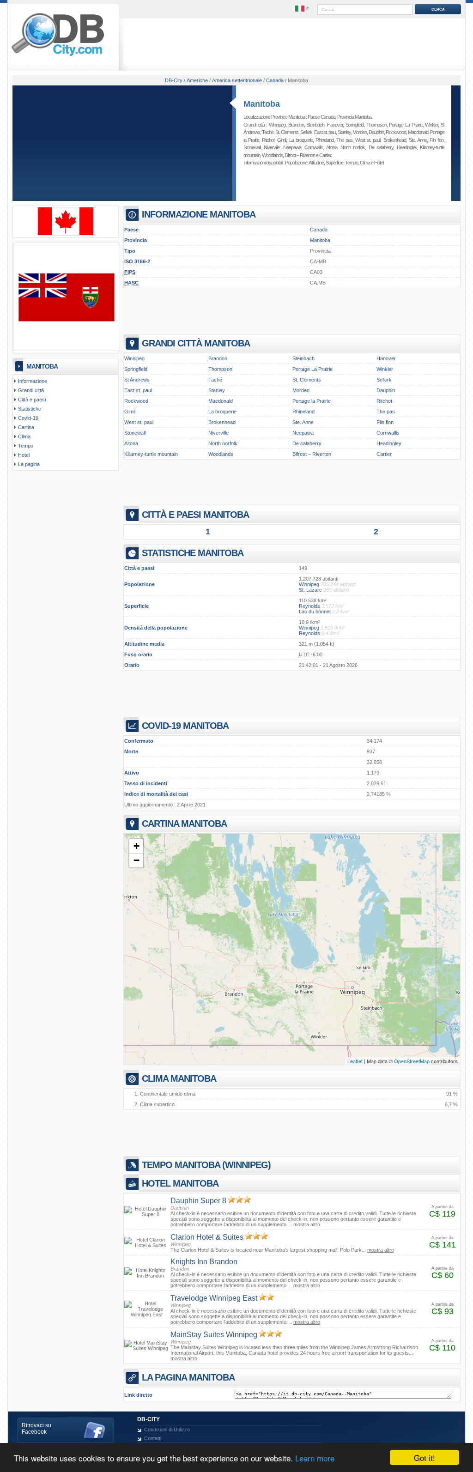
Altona (331, 147)
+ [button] (136, 846)
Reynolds (309, 606)
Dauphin (376, 132)
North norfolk (352, 147)
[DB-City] (58, 56)
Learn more (314, 1458)
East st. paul (325, 132)
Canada (318, 229)
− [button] (136, 860)
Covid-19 (28, 418)
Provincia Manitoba (354, 117)
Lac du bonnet (315, 611)
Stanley (344, 132)
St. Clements (286, 132)
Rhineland (324, 140)
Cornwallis (313, 147)
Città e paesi (32, 399)
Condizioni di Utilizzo (167, 1429)
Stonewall (252, 147)
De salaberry (381, 147)
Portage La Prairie (405, 124)
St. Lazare (310, 590)
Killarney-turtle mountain (151, 454)
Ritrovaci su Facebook (36, 1428)
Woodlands (272, 155)
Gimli (281, 140)
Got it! (424, 1457)
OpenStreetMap (412, 1061)
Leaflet (355, 1061)
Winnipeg (277, 124)
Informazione (32, 381)
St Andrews (137, 379)
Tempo (351, 162)
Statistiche (29, 409)
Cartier (325, 155)
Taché (267, 132)
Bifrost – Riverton (300, 155)
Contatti (152, 1438)
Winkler (431, 124)
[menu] (302, 9)
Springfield (355, 124)
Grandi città (31, 390)
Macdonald (418, 132)
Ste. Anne (418, 140)
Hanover (335, 124)
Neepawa (292, 147)
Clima (365, 162)
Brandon (296, 124)
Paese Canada (321, 117)
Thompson (376, 124)
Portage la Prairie (311, 401)
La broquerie (301, 140)
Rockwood (396, 132)
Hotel (378, 162)
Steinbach (315, 124)
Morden (359, 132)
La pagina (29, 464)
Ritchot (268, 140)
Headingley (407, 147)
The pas (344, 140)
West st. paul (367, 140)
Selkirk (306, 132)
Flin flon (436, 140)
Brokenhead (394, 140)
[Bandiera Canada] (65, 233)
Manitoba (261, 104)
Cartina (26, 427)
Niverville (271, 147)
